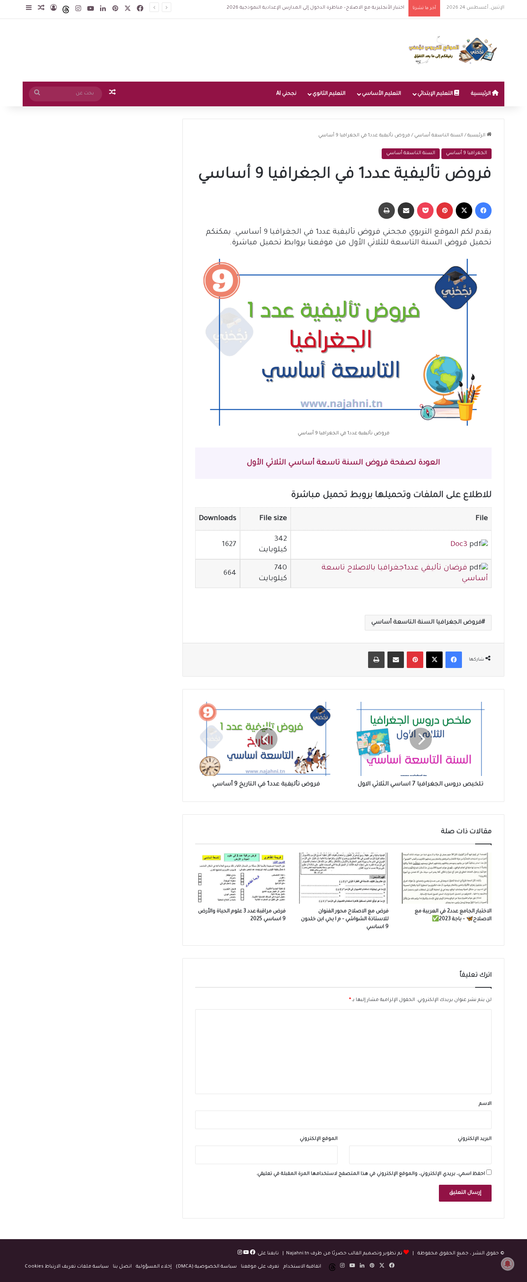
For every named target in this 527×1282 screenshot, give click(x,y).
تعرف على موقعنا (260, 1267)
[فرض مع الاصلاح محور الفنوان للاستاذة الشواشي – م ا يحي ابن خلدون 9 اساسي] (343, 878)
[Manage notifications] (507, 1263)
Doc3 (458, 545)
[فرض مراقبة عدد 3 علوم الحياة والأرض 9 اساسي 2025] (240, 878)
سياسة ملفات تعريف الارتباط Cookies (67, 1267)
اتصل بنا (122, 1267)
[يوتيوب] (245, 1253)
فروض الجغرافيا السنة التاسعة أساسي (426, 622)
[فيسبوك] (252, 1253)
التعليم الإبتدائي (435, 94)
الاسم (485, 1104)
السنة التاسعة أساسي (438, 135)
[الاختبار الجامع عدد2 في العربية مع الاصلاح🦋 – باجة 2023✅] (446, 878)
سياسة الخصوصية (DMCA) (206, 1267)
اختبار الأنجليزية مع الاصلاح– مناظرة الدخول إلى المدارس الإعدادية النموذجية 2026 (307, 8)
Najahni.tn (297, 1253)
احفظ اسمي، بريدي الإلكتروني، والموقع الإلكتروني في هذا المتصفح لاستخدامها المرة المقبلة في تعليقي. (370, 1174)
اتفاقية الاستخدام (302, 1267)
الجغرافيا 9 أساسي (466, 153)
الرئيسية (481, 94)
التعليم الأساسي (381, 94)
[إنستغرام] (240, 1253)
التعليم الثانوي (328, 94)
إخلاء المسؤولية (154, 1267)
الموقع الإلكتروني (319, 1139)
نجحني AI (286, 94)
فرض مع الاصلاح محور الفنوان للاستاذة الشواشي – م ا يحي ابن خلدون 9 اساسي (345, 919)
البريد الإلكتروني (475, 1139)
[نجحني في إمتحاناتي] (455, 50)
